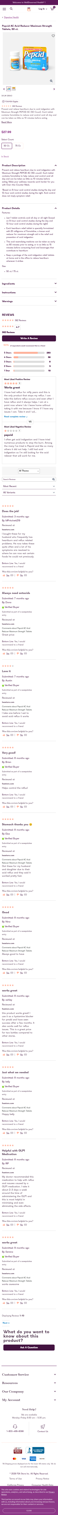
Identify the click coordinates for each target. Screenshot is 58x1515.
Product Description (13, 165)
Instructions (9, 293)
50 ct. (7, 146)
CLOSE (29, 1510)
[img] (29, 106)
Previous (4, 89)
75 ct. (18, 146)
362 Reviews (17, 106)
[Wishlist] (52, 36)
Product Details (11, 208)
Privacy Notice (42, 1479)
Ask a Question (29, 1347)
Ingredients (8, 284)
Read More (6, 122)
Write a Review (29, 338)
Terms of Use (15, 1479)
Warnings (7, 301)
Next (54, 89)
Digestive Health (11, 18)
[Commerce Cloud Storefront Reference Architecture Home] (29, 9)
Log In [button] (42, 9)
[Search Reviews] (53, 479)
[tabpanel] (29, 58)
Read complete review (14, 417)
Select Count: (7, 140)
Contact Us (42, 1432)
